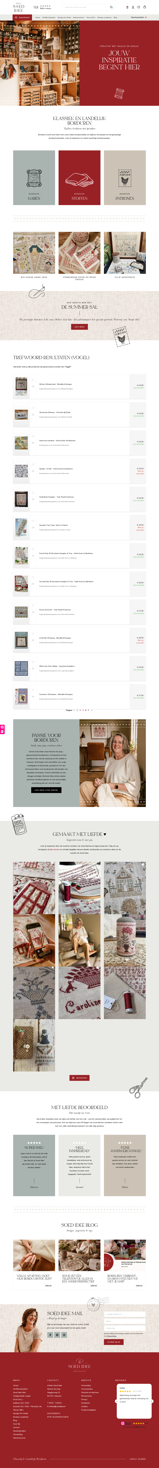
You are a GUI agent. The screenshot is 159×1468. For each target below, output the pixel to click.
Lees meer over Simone (46, 790)
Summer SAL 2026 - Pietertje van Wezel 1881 (27, 1408)
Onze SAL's (91, 17)
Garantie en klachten (90, 1392)
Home (38, 17)
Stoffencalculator (48, 17)
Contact (16, 1427)
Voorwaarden (87, 1389)
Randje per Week (64, 17)
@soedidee (55, 849)
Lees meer (80, 327)
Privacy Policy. (112, 1336)
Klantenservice (78, 17)
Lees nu (48, 1285)
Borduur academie (104, 17)
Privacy (84, 1399)
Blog (115, 17)
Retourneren (86, 1396)
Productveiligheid (88, 1410)
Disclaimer (85, 1403)
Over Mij (16, 1424)
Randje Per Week (20, 1413)
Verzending (18, 1434)
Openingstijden (19, 1431)
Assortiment (24, 17)
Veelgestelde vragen (22, 1396)
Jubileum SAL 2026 (21, 1403)
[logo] (18, 7)
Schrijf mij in (113, 1342)
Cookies (84, 1406)
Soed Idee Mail (19, 1392)
